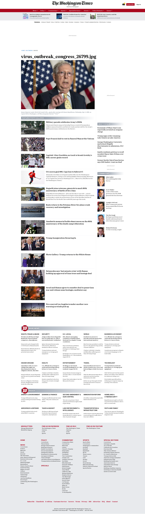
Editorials (65, 445)
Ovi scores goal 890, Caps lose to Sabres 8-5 (64, 171)
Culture (22, 471)
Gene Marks (65, 470)
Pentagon (103, 22)
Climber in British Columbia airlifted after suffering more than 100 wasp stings (92, 351)
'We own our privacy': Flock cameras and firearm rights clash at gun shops (72, 401)
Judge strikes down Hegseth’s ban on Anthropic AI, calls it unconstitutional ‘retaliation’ (51, 338)
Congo (109, 22)
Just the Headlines (25, 478)
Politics (22, 448)
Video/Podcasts (97, 10)
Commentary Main (67, 442)
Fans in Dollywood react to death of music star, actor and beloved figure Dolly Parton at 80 (93, 368)
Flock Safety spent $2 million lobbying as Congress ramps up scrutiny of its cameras (113, 380)
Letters (64, 447)
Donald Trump (45, 22)
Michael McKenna (111, 228)
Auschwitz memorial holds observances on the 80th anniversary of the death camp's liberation (69, 222)
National (23, 450)
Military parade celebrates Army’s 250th (64, 122)
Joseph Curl (65, 457)
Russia (71, 22)
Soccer (85, 461)
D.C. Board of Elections (110, 454)
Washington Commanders (91, 445)
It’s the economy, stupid (113, 230)
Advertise (96, 501)
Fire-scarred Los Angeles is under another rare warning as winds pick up (67, 305)
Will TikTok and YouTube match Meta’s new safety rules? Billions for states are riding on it (114, 374)
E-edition (48, 501)
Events (86, 10)
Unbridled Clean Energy (111, 464)
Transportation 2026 (110, 456)
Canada (76, 22)
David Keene (65, 466)
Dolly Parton (55, 22)
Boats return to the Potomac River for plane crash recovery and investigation (68, 205)
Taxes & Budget (48, 408)
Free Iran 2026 (108, 449)
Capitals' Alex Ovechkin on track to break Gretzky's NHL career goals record (69, 156)
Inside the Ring (24, 467)
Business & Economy (113, 334)
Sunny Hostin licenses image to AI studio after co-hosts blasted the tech (72, 374)
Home (23, 50)
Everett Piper (66, 480)
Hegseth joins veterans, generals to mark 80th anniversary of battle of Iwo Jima (66, 189)
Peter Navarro (66, 478)
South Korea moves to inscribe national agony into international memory (93, 338)
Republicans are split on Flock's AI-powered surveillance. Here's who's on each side (113, 401)
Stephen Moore (66, 475)
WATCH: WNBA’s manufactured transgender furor (40, 15)
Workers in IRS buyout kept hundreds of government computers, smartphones (30, 338)
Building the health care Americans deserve (111, 462)
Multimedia (29, 50)
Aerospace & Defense (30, 408)
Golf (84, 457)
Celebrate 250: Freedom (111, 447)
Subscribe (130, 4)
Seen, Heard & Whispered (27, 457)
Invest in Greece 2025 (110, 471)
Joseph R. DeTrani (111, 202)
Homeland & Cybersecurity (49, 454)
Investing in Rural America (111, 452)
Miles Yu (64, 485)
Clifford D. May (66, 471)
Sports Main (86, 442)
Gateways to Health (109, 444)
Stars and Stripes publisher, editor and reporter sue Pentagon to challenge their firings (71, 348)
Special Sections (74, 10)
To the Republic (66, 492)
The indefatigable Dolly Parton (113, 180)
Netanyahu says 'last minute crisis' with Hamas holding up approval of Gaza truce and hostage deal (69, 272)
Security (46, 334)
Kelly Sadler (110, 177)
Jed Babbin (65, 452)
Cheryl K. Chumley (67, 449)
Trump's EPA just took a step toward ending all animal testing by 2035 (31, 399)
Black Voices (65, 487)
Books (64, 489)
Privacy (84, 501)
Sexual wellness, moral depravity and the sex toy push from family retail (30, 376)
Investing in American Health (112, 470)
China (62, 22)
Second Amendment (47, 451)
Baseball (85, 449)
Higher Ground (27, 363)
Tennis (85, 456)
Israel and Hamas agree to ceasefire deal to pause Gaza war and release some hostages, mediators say (70, 288)
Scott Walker (110, 190)
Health (45, 363)
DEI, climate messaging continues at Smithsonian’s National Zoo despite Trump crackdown (72, 339)
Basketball (86, 451)
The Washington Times (49, 428)
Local (43, 431)
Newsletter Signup (26, 430)
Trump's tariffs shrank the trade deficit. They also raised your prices (51, 399)
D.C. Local (67, 334)
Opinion (44, 430)
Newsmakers (24, 464)
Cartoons (65, 490)
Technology (109, 363)
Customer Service (60, 501)
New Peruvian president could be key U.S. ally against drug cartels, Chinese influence (93, 345)
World (86, 334)
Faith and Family (111, 408)
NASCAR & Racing (88, 464)
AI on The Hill (108, 445)
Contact (115, 501)
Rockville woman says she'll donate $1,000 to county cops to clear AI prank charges (72, 415)
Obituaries (23, 476)
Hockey (85, 459)
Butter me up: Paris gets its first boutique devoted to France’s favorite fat (93, 382)
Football (85, 447)
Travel (86, 363)
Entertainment (69, 363)
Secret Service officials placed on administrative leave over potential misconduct (30, 350)
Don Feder (65, 461)
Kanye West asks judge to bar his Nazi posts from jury (72, 380)
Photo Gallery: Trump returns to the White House (68, 254)
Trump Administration (91, 22)
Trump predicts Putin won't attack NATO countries (29, 412)
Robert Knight (66, 468)
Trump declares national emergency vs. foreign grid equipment (50, 351)
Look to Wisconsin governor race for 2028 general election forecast (114, 193)
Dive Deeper (23, 480)
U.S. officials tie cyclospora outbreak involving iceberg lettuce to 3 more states (113, 338)
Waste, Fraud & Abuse (30, 334)
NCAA (84, 452)
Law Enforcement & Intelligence (50, 459)
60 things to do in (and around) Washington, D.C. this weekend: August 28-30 (72, 355)
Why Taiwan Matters (110, 451)
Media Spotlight (25, 462)
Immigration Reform (92, 394)
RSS (90, 501)
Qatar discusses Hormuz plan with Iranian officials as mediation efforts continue (50, 345)
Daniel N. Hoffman (67, 464)
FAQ (103, 501)
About (108, 501)
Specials (45, 466)
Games (109, 10)
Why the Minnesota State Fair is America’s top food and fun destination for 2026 (93, 376)
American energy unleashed (112, 457)
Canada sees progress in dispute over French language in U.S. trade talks (113, 351)
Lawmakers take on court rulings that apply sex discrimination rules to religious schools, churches (29, 368)
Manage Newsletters (27, 428)
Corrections (24, 447)
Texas (82, 22)
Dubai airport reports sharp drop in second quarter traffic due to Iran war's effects (93, 415)
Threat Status (45, 444)
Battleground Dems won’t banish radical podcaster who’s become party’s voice (115, 219)
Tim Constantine (67, 456)
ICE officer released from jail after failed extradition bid (93, 398)
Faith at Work (108, 466)
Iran (67, 22)
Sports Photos (87, 468)
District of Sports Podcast (90, 466)
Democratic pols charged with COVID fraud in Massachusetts (30, 344)
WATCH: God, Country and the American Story (106, 15)
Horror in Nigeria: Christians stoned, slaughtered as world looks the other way (29, 382)
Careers (71, 501)
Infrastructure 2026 (109, 459)
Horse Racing (87, 463)
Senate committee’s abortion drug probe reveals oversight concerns (50, 380)
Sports (63, 10)
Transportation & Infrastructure (51, 461)
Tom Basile (65, 454)
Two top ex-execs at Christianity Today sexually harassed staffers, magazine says (114, 413)
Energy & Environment (30, 394)
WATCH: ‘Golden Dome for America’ (74, 14)
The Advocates (24, 455)
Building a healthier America (112, 468)
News (34, 10)
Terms (77, 501)
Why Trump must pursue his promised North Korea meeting (114, 206)
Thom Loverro (87, 454)
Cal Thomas (65, 482)
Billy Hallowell (66, 463)
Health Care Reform (47, 449)
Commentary (52, 10)
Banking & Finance (49, 394)
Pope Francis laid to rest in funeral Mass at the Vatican (70, 138)
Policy (42, 10)
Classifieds (40, 501)
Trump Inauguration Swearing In (61, 238)
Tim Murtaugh (110, 215)
